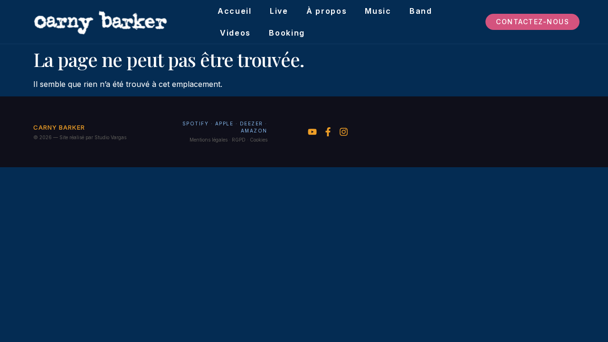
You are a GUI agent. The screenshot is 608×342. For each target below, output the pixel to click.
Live (279, 11)
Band (420, 11)
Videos (235, 33)
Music (378, 11)
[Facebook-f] (328, 132)
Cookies (258, 139)
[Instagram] (343, 132)
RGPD (239, 139)
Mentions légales (209, 139)
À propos (326, 11)
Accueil (235, 11)
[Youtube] (312, 132)
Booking (287, 33)
